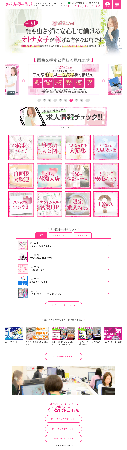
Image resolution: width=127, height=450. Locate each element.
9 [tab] (81, 100)
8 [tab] (76, 100)
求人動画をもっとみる (63, 357)
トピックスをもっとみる (63, 305)
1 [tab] (39, 100)
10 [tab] (87, 100)
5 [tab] (60, 100)
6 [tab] (65, 100)
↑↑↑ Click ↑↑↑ (63, 128)
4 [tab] (55, 100)
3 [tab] (49, 100)
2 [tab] (44, 100)
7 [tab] (71, 100)
